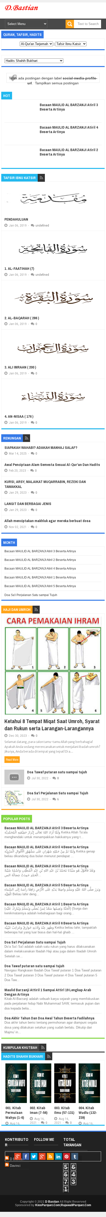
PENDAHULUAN (16, 219)
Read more (12, 760)
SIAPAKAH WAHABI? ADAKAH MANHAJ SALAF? (40, 447)
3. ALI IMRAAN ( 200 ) (20, 367)
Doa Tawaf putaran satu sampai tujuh (57, 772)
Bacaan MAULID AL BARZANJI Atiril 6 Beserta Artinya (46, 923)
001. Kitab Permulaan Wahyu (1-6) (14, 1112)
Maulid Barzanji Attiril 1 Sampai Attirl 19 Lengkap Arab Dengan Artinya (47, 992)
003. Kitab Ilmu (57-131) (64, 1110)
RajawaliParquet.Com (76, 1205)
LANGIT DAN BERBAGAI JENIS (27, 503)
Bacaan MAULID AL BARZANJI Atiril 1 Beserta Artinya (40, 577)
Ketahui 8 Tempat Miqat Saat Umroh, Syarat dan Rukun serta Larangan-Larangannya (52, 724)
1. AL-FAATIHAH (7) (19, 268)
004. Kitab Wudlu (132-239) (88, 1112)
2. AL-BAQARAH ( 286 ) (21, 318)
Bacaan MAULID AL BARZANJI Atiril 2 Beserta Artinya (69, 152)
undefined (42, 225)
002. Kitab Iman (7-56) (38, 1110)
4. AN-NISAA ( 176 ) (18, 416)
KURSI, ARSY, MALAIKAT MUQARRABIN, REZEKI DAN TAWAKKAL (45, 484)
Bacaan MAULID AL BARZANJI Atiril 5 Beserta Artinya (40, 586)
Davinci (15, 1166)
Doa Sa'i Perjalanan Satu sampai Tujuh (30, 595)
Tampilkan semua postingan (57, 83)
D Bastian (52, 1201)
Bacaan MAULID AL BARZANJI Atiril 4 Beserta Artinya (69, 129)
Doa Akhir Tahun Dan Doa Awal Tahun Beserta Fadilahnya (49, 1018)
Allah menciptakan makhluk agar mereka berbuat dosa (47, 520)
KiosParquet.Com (47, 1205)
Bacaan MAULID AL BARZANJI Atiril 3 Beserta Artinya (69, 107)
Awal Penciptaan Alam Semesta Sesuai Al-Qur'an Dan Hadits (52, 464)
